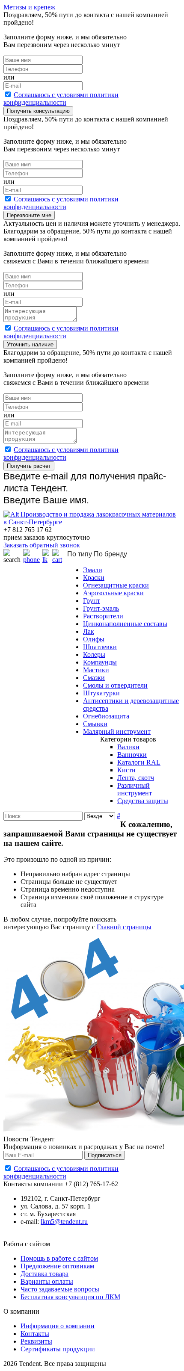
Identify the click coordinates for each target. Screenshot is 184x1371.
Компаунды (100, 662)
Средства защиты (142, 800)
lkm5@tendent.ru (64, 1221)
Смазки (94, 677)
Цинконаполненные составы (125, 623)
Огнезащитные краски (116, 585)
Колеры (94, 654)
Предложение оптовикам (57, 1266)
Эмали (92, 569)
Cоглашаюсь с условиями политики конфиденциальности (61, 98)
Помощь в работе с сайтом (59, 1258)
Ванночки (132, 754)
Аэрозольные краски (113, 593)
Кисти (126, 770)
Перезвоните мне (29, 215)
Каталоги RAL (138, 762)
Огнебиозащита (106, 716)
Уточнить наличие (30, 344)
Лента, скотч (135, 777)
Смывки (95, 723)
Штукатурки (101, 693)
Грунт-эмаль (101, 608)
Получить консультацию (38, 111)
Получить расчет (29, 466)
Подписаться (105, 1155)
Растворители (103, 616)
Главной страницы (124, 927)
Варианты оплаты (47, 1281)
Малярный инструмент (117, 731)
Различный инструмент (134, 789)
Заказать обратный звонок (41, 545)
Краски (93, 577)
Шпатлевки (100, 646)
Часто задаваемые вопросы (60, 1289)
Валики (128, 747)
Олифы (93, 639)
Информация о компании (58, 1326)
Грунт (91, 600)
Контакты (35, 1333)
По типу (79, 554)
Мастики (96, 670)
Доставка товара (44, 1273)
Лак (88, 631)
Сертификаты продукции (58, 1349)
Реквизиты (36, 1341)
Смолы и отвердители (115, 685)
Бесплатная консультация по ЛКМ (70, 1296)
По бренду (110, 554)
